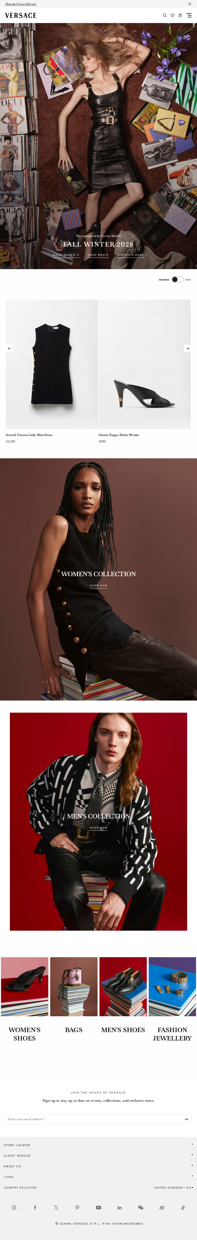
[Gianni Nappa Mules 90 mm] (144, 364)
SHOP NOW (98, 585)
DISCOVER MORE (130, 255)
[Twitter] (56, 1207)
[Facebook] (35, 1207)
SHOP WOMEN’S (66, 255)
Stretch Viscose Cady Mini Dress (29, 435)
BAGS (73, 1030)
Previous (9, 348)
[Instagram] (14, 1207)
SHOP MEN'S (98, 255)
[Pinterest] (77, 1207)
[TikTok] (183, 1207)
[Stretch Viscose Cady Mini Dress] (52, 364)
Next (187, 348)
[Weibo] (162, 1207)
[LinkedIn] (120, 1207)
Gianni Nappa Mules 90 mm (118, 435)
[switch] (175, 279)
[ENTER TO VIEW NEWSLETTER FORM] (187, 1119)
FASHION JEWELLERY (172, 1034)
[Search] (165, 15)
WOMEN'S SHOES (25, 1034)
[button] (180, 15)
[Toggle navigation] (189, 15)
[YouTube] (98, 1207)
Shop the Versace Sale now (21, 4)
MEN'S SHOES (123, 1030)
